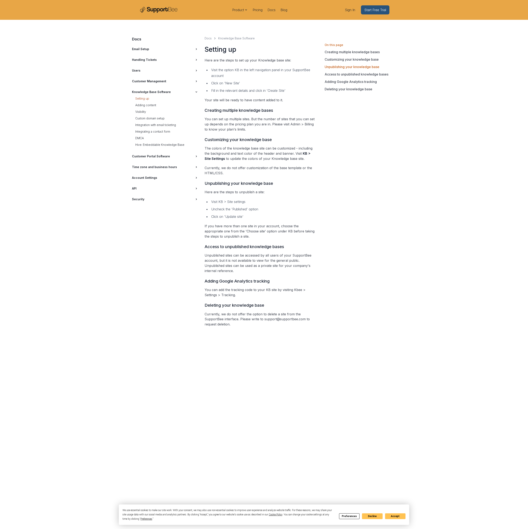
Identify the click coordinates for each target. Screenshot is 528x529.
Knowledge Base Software (236, 38)
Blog (283, 10)
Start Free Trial (375, 10)
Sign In (350, 10)
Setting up (142, 98)
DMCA (139, 138)
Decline (372, 516)
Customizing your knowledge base (352, 59)
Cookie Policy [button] (275, 514)
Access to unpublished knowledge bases (356, 74)
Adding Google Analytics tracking (351, 82)
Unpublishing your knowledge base (352, 67)
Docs (272, 10)
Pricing (258, 10)
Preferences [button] (146, 518)
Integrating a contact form (152, 131)
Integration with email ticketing (155, 125)
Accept (395, 516)
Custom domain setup (150, 118)
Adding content (145, 105)
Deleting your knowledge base (348, 89)
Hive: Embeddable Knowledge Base (159, 144)
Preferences (349, 516)
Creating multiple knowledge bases (352, 52)
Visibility (140, 111)
